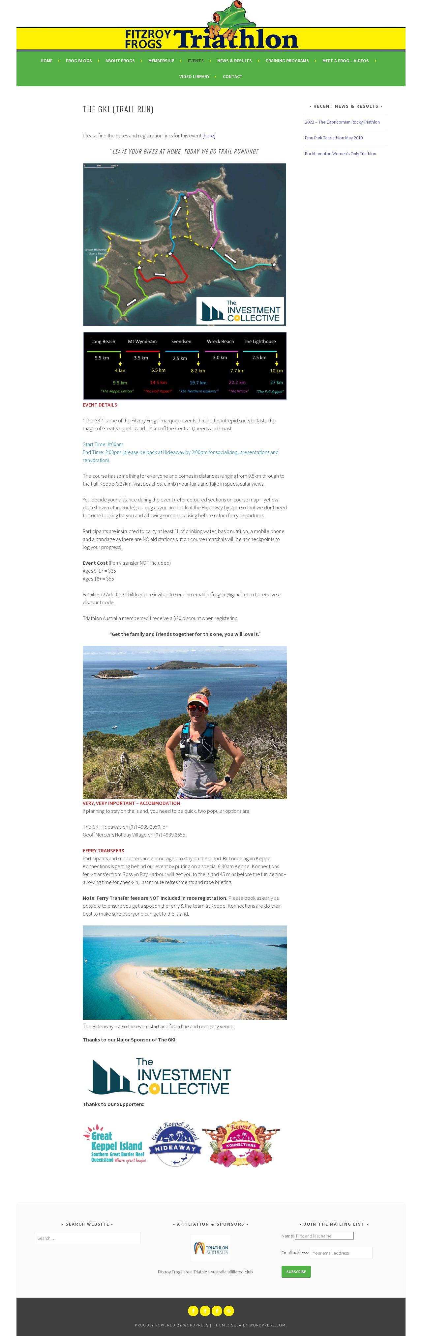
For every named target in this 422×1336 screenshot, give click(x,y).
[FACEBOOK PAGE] (193, 1311)
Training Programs (287, 61)
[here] (208, 135)
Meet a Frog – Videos (345, 61)
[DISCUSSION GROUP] (217, 1311)
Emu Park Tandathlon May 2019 (334, 138)
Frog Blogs (79, 61)
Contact (233, 76)
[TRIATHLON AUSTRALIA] (229, 1311)
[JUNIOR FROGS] (205, 1311)
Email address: (296, 1253)
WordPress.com (268, 1324)
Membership (161, 61)
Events (196, 61)
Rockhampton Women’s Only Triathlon (340, 153)
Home (46, 61)
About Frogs (120, 61)
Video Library (194, 76)
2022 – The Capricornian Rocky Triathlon (342, 122)
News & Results (234, 61)
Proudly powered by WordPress (172, 1324)
